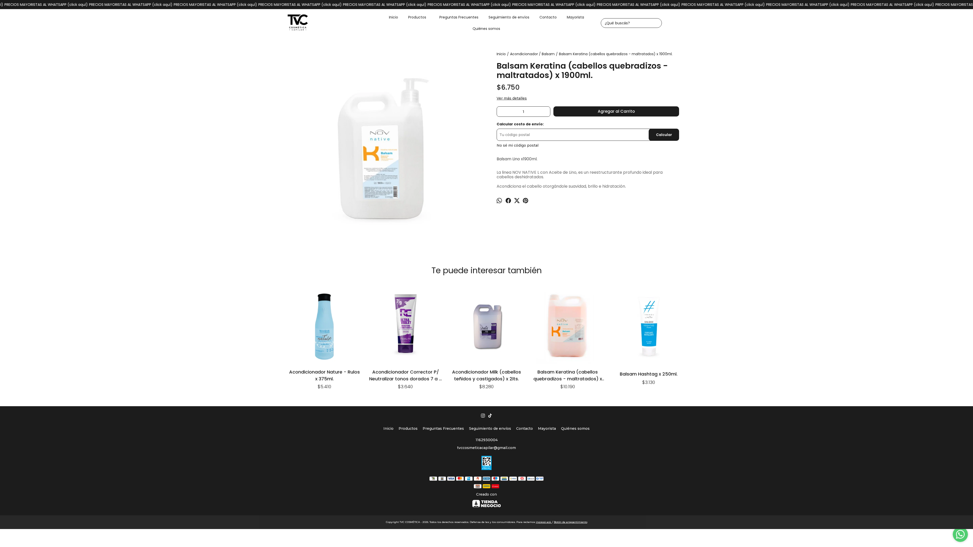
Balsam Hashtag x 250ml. (649, 374)
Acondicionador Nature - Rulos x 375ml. (324, 375)
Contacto (548, 17)
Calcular (664, 134)
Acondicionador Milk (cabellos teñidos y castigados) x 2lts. (486, 375)
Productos (417, 17)
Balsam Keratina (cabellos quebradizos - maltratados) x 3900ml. (567, 375)
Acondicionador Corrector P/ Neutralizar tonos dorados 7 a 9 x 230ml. (405, 375)
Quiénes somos (486, 28)
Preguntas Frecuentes (458, 17)
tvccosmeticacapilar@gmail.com (486, 447)
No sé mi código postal (517, 145)
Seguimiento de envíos (509, 17)
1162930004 (487, 440)
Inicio (393, 17)
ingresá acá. (544, 522)
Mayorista (575, 17)
